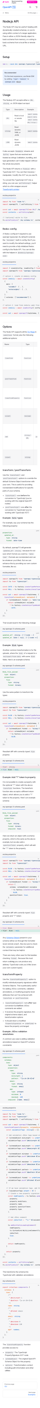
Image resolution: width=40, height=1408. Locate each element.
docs (18, 82)
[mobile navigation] (36, 7)
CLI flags (31, 332)
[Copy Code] (36, 64)
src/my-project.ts (9, 195)
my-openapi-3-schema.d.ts (13, 761)
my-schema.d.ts (9, 1281)
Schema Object (12, 938)
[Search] (30, 7)
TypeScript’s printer (11, 189)
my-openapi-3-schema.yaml (14, 629)
